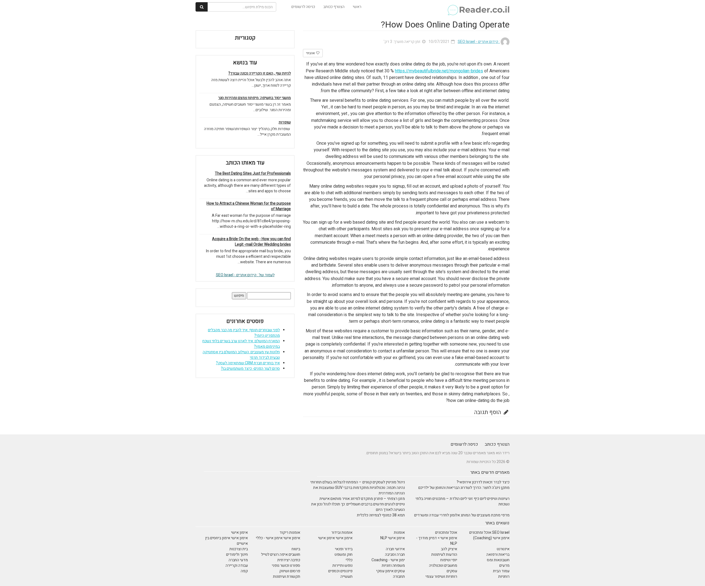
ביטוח (296, 549)
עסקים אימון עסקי (390, 571)
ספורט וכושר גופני (286, 565)
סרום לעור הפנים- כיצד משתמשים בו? (250, 368)
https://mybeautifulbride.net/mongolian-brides (439, 71)
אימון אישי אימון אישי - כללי (278, 538)
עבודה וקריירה (237, 565)
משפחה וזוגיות (393, 565)
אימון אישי (239, 532)
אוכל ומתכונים (446, 532)
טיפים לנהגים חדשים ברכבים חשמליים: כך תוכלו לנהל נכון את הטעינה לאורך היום (358, 507)
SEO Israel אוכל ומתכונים (489, 532)
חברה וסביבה (395, 554)
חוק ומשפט (343, 554)
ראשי (357, 7)
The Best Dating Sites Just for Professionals (253, 173)
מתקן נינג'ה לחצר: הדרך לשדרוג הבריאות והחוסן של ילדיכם (463, 488)
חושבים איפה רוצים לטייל (280, 554)
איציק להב (449, 549)
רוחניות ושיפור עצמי (441, 576)
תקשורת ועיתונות (286, 576)
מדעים (504, 565)
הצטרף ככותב (334, 7)
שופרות (285, 122)
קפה (244, 571)
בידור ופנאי (343, 549)
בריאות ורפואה (497, 554)
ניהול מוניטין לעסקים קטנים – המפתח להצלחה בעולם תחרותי (357, 482)
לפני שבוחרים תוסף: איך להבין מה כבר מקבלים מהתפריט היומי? (244, 332)
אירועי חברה (395, 549)
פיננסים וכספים (340, 571)
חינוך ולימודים (237, 554)
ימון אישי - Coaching (388, 560)
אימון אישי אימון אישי (335, 538)
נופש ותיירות (342, 565)
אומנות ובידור (341, 532)
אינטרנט (503, 549)
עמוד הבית (501, 571)
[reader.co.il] (478, 7)
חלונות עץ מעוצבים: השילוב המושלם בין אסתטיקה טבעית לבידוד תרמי (241, 354)
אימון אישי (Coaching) (491, 538)
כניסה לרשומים (303, 7)
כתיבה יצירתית (288, 560)
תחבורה (399, 576)
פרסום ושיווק (289, 571)
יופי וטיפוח (448, 560)
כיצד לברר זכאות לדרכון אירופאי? (483, 482)
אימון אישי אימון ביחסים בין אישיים (226, 540)
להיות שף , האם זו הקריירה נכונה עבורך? (259, 73)
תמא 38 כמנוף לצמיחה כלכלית (381, 515)
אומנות (399, 532)
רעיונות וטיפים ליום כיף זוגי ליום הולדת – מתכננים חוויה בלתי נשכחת (462, 501)
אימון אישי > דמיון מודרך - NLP (436, 540)
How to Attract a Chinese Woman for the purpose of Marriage (249, 206)
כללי (349, 560)
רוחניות (503, 576)
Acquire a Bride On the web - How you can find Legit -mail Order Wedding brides (251, 241)
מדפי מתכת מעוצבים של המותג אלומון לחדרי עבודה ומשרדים (461, 515)
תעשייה (346, 576)
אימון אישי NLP (392, 538)
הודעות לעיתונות (444, 554)
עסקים (452, 571)
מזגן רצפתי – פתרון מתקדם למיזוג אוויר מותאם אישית (362, 499)
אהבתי (311, 53)
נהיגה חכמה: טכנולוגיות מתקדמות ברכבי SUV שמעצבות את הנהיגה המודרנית (359, 490)
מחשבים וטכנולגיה (443, 565)
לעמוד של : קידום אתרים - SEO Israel (245, 275)
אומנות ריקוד (290, 532)
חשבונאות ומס (498, 560)
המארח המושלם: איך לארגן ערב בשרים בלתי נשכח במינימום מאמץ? (241, 343)
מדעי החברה (238, 560)
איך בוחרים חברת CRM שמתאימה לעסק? (248, 363)
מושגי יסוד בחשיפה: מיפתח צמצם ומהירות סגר (254, 98)
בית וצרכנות (238, 549)
